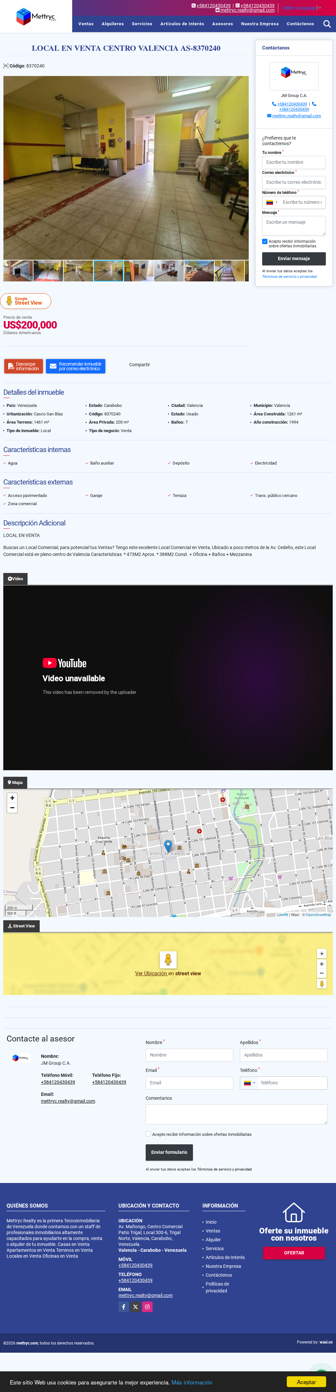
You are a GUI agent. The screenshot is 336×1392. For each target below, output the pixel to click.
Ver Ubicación (151, 973)
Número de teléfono (280, 192)
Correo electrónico (279, 172)
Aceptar (306, 1382)
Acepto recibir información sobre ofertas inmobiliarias (202, 1134)
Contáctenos (300, 23)
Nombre (155, 1042)
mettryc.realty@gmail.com (296, 115)
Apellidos (250, 1042)
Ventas (86, 23)
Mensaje (270, 212)
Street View (28, 301)
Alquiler (213, 1239)
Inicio (64, 23)
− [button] (12, 808)
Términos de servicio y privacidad (289, 277)
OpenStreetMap (318, 914)
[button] (243, 82)
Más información (192, 1382)
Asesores (222, 23)
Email (152, 1070)
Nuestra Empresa (260, 23)
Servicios (142, 23)
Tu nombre (273, 152)
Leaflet (282, 914)
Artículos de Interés (182, 23)
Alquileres (113, 23)
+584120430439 (214, 5)
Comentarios (159, 1098)
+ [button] (12, 798)
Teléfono (250, 1070)
